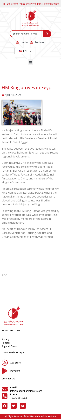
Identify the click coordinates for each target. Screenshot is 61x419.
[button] (30, 62)
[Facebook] (4, 406)
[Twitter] (14, 406)
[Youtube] (23, 406)
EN (24, 51)
